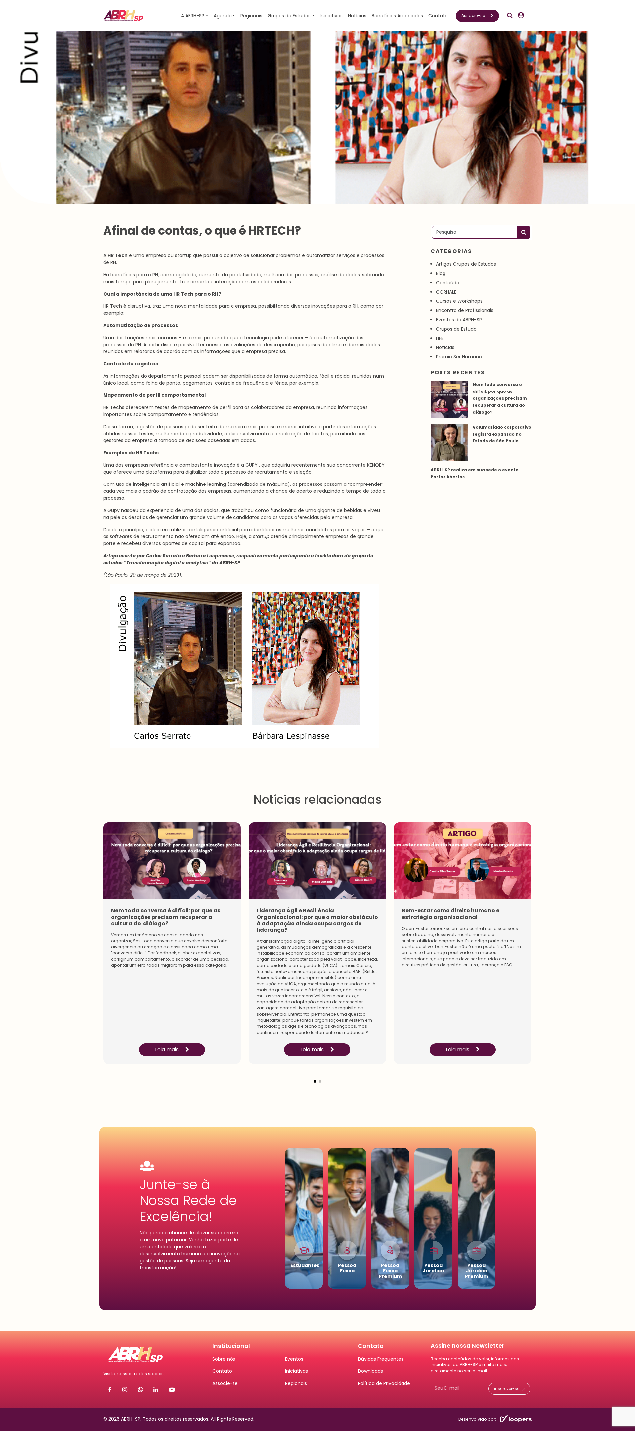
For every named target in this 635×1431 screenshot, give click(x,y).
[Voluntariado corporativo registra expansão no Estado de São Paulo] (449, 442)
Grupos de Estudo (456, 329)
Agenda (223, 15)
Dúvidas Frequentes (380, 1359)
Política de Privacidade (384, 1383)
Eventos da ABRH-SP (459, 319)
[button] (315, 1076)
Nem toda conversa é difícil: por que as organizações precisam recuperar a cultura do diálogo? (500, 398)
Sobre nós (223, 1359)
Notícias (357, 15)
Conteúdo (447, 282)
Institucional (231, 1346)
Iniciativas (331, 15)
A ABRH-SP (192, 15)
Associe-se (473, 15)
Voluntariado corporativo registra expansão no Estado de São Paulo (502, 434)
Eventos (294, 1359)
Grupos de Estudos (289, 15)
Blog (440, 273)
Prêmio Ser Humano (459, 356)
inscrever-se (506, 1389)
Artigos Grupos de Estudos (466, 264)
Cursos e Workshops (459, 301)
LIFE (440, 338)
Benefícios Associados (397, 15)
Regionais (251, 15)
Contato (438, 15)
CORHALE (446, 292)
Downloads (370, 1371)
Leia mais (167, 1049)
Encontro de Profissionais (464, 310)
